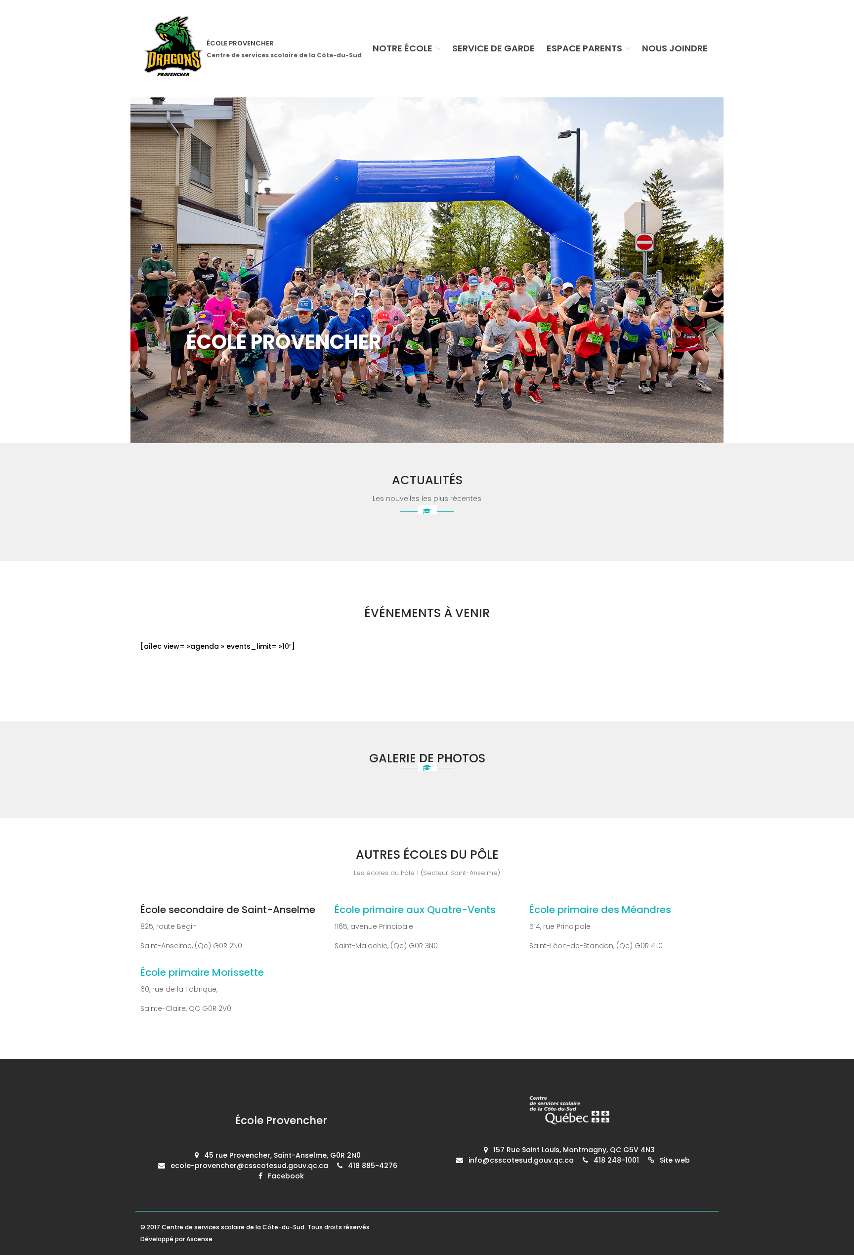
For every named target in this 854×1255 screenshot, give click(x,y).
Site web (675, 1160)
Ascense (199, 1239)
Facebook (286, 1176)
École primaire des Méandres (600, 910)
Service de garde (493, 48)
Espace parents (584, 48)
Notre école (402, 48)
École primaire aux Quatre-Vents (415, 910)
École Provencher (240, 43)
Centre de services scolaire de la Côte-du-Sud (233, 1227)
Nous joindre (675, 48)
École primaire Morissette (202, 972)
